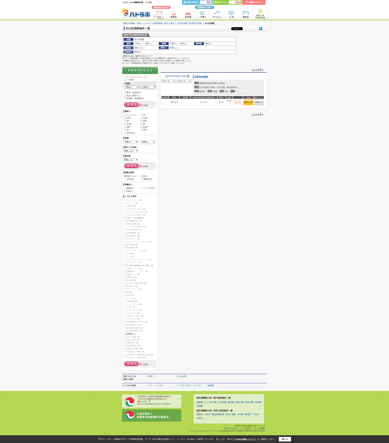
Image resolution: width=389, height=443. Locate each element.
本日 (145, 176)
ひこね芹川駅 (210, 402)
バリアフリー (134, 289)
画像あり (130, 188)
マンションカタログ (197, 431)
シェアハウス (134, 304)
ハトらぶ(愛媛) (259, 428)
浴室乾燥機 (133, 224)
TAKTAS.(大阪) (230, 428)
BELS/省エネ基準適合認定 (140, 354)
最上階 (131, 280)
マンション (142, 77)
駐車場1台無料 (135, 328)
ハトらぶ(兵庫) (245, 428)
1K (144, 115)
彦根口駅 (240, 402)
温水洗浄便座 (134, 230)
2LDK (129, 124)
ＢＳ (130, 253)
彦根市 (200, 414)
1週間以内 (147, 179)
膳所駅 (231, 402)
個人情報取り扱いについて (254, 426)
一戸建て (130, 80)
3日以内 (130, 179)
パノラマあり (149, 188)
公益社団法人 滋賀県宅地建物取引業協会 (153, 415)
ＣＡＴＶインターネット (139, 259)
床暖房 (131, 206)
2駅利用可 (133, 343)
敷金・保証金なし (134, 92)
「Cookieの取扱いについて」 (245, 439)
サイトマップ (212, 431)
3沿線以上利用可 (136, 351)
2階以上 (132, 277)
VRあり (130, 191)
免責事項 (238, 426)
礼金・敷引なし (133, 95)
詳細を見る (248, 102)
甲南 (151, 376)
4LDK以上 (131, 133)
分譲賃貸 (132, 301)
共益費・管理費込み (135, 98)
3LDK (145, 127)
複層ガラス (133, 274)
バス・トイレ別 (135, 218)
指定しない (132, 176)
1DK (128, 118)
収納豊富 (132, 247)
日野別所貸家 (201, 77)
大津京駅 (222, 402)
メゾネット (133, 319)
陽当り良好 (133, 340)
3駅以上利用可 (135, 349)
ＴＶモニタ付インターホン (140, 265)
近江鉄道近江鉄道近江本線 (189, 23)
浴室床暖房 (133, 233)
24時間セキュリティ (137, 271)
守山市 (256, 414)
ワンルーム (131, 115)
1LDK (145, 118)
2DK (145, 121)
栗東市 (248, 414)
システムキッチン (136, 209)
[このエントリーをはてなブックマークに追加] (260, 28)
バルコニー (133, 313)
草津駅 (258, 402)
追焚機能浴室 (134, 221)
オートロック (134, 262)
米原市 (200, 418)
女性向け (132, 286)
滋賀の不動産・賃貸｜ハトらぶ (137, 23)
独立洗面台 (133, 236)
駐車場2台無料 (135, 331)
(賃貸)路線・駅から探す (163, 23)
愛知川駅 (249, 402)
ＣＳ (130, 256)
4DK (145, 130)
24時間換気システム (137, 322)
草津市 (241, 414)
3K (144, 124)
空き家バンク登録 (136, 357)
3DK (128, 127)
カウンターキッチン (137, 212)
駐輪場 (131, 334)
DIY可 (131, 307)
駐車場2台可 (134, 325)
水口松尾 (182, 376)
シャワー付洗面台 (136, 227)
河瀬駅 (200, 406)
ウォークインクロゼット (139, 241)
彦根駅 (200, 402)
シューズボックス (136, 250)
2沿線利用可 (134, 346)
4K (128, 130)
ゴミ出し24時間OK (136, 283)
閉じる (285, 439)
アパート (130, 77)
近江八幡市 (231, 414)
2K (128, 121)
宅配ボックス (134, 268)
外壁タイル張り (135, 316)
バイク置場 (133, 337)
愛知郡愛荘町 (218, 414)
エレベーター (134, 200)
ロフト (131, 298)
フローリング (134, 310)
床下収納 (132, 244)
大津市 (207, 414)
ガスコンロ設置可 (136, 215)
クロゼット (133, 239)
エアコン (132, 203)
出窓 (130, 295)
